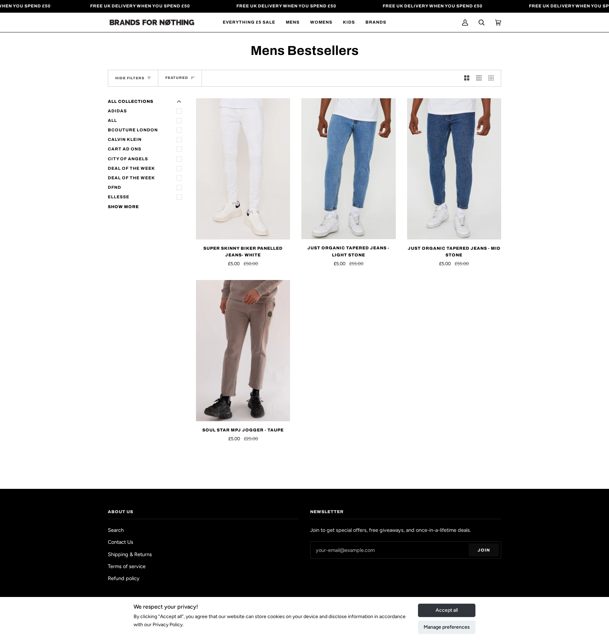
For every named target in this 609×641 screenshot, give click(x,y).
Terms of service (127, 566)
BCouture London (133, 129)
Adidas (117, 110)
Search (116, 530)
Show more (123, 206)
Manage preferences (447, 627)
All (112, 120)
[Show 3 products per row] (479, 78)
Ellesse (118, 196)
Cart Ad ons (124, 149)
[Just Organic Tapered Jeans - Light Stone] (348, 168)
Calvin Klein (125, 139)
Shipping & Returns (130, 554)
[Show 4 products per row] (493, 78)
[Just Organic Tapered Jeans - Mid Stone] (454, 168)
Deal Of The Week (131, 168)
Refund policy (124, 578)
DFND (114, 187)
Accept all (447, 610)
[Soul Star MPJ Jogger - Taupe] (243, 350)
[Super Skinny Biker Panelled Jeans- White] (243, 168)
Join (484, 550)
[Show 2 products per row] (467, 78)
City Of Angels (128, 158)
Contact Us (120, 542)
